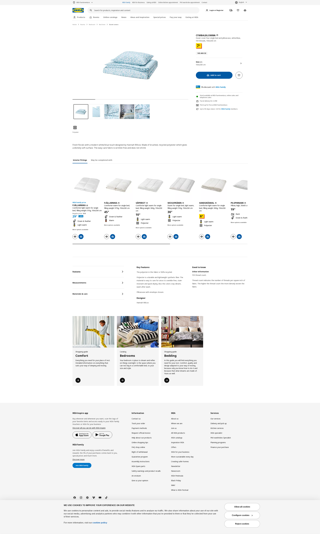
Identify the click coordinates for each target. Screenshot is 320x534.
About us (174, 418)
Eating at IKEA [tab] (192, 17)
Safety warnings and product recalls (146, 471)
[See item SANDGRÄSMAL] (213, 185)
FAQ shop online (138, 447)
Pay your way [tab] (176, 17)
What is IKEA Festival (179, 490)
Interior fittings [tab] (80, 160)
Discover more (78, 459)
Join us (174, 428)
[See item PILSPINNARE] (245, 185)
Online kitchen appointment (168, 2)
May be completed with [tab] (101, 160)
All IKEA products (178, 433)
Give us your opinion (140, 480)
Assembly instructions (141, 461)
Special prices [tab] (159, 17)
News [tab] (123, 17)
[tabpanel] (192, 286)
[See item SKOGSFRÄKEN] (182, 185)
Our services (215, 418)
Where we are (176, 423)
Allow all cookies (242, 507)
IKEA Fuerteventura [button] (83, 2)
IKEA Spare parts (138, 466)
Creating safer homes (180, 461)
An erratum (136, 476)
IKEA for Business (138, 2)
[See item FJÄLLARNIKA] (87, 185)
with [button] (213, 87)
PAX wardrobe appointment (190, 2)
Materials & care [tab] (80, 294)
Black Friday (176, 480)
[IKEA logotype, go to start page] (78, 10)
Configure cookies (240, 515)
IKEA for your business (180, 452)
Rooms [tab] (96, 17)
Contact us (136, 418)
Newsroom (175, 471)
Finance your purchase (219, 447)
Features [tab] (76, 271)
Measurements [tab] (79, 283)
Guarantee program (140, 457)
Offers (173, 447)
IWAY (173, 485)
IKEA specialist (216, 433)
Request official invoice (141, 433)
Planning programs (218, 442)
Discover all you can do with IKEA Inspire (89, 428)
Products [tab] (81, 17)
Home (74, 24)
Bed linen (102, 24)
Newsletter (175, 466)
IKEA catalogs (176, 437)
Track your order (138, 423)
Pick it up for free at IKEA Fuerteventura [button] (213, 105)
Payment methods (139, 428)
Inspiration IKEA (177, 442)
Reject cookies (242, 524)
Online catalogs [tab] (110, 17)
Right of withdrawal (140, 452)
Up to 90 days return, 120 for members (219, 109)
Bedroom (92, 24)
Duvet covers (113, 24)
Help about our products (142, 437)
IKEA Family (126, 2)
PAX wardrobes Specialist (220, 437)
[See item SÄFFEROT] (150, 185)
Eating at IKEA (151, 2)
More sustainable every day (182, 457)
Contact (204, 2)
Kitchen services (217, 428)
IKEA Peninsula (177, 476)
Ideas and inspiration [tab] (139, 17)
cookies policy (99, 523)
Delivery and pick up (218, 423)
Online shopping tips (140, 442)
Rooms (82, 24)
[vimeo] (94, 497)
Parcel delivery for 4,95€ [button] (208, 101)
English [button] (241, 2)
